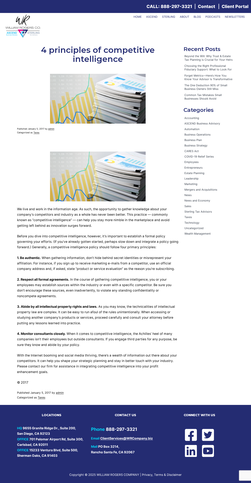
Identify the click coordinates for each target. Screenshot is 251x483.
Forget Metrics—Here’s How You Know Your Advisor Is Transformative (208, 77)
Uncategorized (194, 228)
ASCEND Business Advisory (202, 123)
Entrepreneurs (193, 167)
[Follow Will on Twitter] (211, 435)
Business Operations (197, 134)
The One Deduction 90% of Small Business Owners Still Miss (205, 87)
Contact (206, 6)
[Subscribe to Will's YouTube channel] (211, 451)
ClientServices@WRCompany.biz (126, 438)
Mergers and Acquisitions (200, 189)
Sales (187, 206)
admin (51, 129)
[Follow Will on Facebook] (188, 435)
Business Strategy (195, 145)
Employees (191, 162)
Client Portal (235, 6)
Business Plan (193, 140)
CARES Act (191, 151)
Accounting (191, 118)
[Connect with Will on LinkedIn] (188, 451)
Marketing (190, 184)
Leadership (191, 178)
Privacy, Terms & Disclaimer (162, 475)
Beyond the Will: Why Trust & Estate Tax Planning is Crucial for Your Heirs (208, 57)
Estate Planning (194, 173)
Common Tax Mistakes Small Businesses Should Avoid (203, 96)
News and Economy (197, 200)
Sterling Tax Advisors (198, 211)
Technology (191, 222)
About (184, 16)
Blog (197, 16)
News (188, 195)
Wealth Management (197, 233)
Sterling (168, 16)
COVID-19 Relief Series (199, 156)
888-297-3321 (176, 6)
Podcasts (212, 16)
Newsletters (235, 16)
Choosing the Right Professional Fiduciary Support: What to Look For (208, 67)
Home (138, 16)
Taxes (36, 132)
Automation (191, 129)
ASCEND (152, 16)
